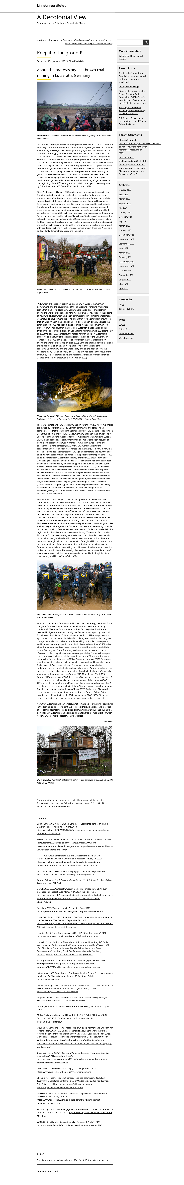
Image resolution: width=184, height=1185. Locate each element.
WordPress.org (126, 338)
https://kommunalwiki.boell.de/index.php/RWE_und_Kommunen (67, 936)
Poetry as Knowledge (129, 86)
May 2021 (123, 284)
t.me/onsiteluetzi (62, 806)
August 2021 (125, 279)
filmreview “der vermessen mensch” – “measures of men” (133, 149)
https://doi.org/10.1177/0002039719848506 (57, 991)
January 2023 (125, 230)
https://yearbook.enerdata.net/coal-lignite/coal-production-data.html (70, 911)
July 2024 (123, 207)
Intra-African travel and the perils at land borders (88, 43)
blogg (107, 1160)
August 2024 (125, 203)
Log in (122, 324)
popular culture (126, 308)
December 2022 (126, 234)
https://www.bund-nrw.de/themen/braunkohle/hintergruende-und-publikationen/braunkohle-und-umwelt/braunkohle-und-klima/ (75, 846)
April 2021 (123, 288)
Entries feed (124, 329)
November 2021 (126, 266)
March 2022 (124, 252)
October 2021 (125, 270)
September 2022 (126, 243)
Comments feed (126, 333)
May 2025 (123, 194)
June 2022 (123, 248)
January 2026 (125, 190)
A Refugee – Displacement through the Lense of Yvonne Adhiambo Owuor (132, 121)
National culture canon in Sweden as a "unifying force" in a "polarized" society (75, 40)
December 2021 (126, 261)
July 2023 (123, 221)
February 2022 (125, 257)
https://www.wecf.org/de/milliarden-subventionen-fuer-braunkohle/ (69, 1125)
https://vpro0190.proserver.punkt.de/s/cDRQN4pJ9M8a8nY (65, 954)
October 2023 (125, 216)
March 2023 (124, 225)
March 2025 (124, 199)
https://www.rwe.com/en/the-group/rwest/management (64, 1072)
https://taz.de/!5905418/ (48, 979)
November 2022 (126, 239)
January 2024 (125, 212)
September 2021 (126, 275)
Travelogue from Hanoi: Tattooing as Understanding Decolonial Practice (132, 110)
